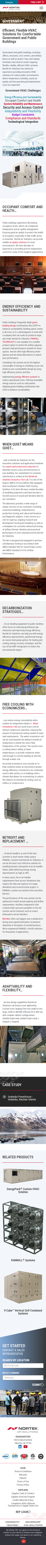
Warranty (23, 1474)
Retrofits (6, 918)
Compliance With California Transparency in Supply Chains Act (23, 1504)
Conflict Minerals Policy (23, 1500)
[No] (43, 1536)
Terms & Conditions (23, 1471)
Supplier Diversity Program (23, 1496)
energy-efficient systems (26, 376)
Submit (37, 1384)
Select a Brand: (10, 1372)
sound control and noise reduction (21, 466)
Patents (23, 1478)
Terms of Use (23, 1481)
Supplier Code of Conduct (23, 1493)
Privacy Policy (23, 1484)
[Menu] (41, 8)
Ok (24, 1541)
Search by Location (15, 1360)
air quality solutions (18, 242)
